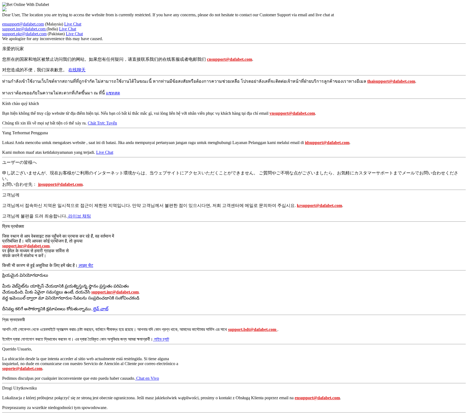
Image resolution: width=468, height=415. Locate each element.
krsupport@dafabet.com (319, 205)
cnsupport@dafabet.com (229, 59)
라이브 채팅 (79, 216)
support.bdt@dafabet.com (252, 329)
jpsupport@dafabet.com (60, 184)
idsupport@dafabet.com (327, 142)
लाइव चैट (85, 265)
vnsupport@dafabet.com (292, 113)
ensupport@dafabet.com (23, 24)
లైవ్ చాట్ (100, 309)
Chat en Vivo (147, 378)
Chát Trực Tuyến (102, 123)
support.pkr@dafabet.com (24, 33)
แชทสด (113, 93)
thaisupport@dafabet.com (391, 81)
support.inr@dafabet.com (24, 29)
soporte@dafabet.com (22, 368)
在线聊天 (77, 70)
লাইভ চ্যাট (161, 339)
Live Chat (72, 24)
